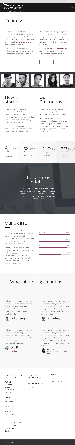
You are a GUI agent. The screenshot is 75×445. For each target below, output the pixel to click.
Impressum (54, 374)
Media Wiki (56, 320)
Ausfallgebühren (56, 381)
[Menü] (72, 7)
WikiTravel (24, 320)
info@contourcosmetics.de (38, 390)
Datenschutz (55, 378)
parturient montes (23, 42)
